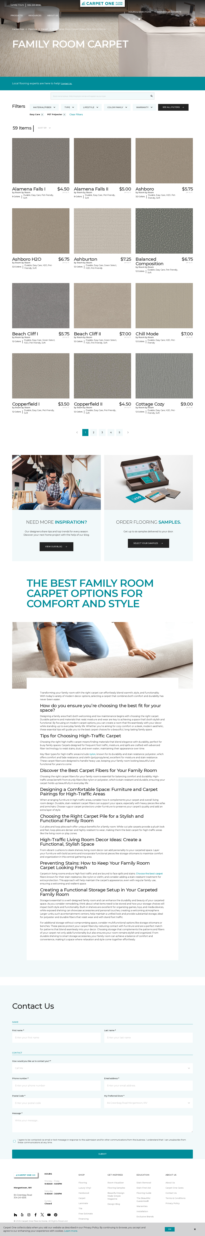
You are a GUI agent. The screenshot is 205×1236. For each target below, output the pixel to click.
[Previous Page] (77, 432)
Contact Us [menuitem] (171, 1193)
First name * (18, 1030)
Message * (17, 1113)
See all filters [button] (171, 107)
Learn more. (71, 1231)
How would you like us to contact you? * (31, 1061)
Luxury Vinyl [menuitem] (85, 1188)
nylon (92, 754)
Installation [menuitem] (142, 1211)
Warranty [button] (142, 107)
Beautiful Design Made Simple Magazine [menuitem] (116, 1196)
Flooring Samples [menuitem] (116, 1188)
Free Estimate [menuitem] (86, 1213)
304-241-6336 (34, 5)
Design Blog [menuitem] (114, 1204)
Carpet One (18, 29)
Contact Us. (66, 83)
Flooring (32, 29)
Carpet (44, 29)
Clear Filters (76, 114)
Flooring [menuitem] (83, 1182)
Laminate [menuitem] (83, 1203)
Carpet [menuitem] (82, 1198)
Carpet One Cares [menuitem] (175, 1188)
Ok (169, 1229)
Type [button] (67, 107)
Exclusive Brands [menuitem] (145, 1216)
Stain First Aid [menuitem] (144, 1188)
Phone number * (20, 1078)
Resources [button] (34, 15)
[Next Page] (128, 432)
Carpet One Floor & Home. (34, 1221)
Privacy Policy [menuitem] (173, 1203)
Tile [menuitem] (80, 1208)
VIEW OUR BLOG (53, 546)
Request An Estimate (169, 12)
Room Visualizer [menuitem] (116, 1182)
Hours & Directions (139, 12)
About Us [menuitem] (170, 1182)
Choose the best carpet (149, 873)
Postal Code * (18, 1096)
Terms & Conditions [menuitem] (175, 1198)
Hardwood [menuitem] (84, 1193)
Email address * (111, 1078)
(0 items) (139, 19)
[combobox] (100, 96)
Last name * (110, 1030)
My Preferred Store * (114, 1096)
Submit (102, 1154)
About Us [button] (52, 15)
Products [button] (17, 15)
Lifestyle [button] (88, 107)
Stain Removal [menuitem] (144, 1182)
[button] (129, 19)
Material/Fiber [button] (42, 107)
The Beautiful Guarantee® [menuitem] (143, 1199)
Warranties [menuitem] (142, 1206)
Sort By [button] (42, 128)
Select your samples (145, 543)
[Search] (151, 96)
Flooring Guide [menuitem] (144, 1193)
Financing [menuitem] (84, 1219)
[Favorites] (134, 19)
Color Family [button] (115, 107)
